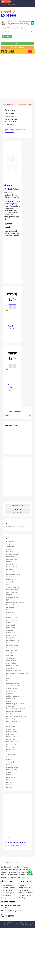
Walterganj (10, 762)
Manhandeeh (10, 549)
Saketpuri (9, 752)
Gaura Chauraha (11, 592)
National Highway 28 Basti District (17, 673)
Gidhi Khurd (10, 569)
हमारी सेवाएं (5, 1)
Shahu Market (11, 663)
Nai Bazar (9, 643)
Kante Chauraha (11, 769)
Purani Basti (10, 724)
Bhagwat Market (12, 731)
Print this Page (18, 509)
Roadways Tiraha (12, 665)
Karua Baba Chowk (12, 648)
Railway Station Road (13, 696)
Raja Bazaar (10, 610)
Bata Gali (9, 676)
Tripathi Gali (10, 653)
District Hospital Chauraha (15, 703)
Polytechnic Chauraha (13, 670)
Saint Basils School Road (14, 686)
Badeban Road (11, 660)
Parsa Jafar (10, 681)
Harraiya (9, 787)
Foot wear (20, 526)
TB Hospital (10, 546)
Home (7, 119)
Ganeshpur (10, 782)
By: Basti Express (15, 925)
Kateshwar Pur (11, 744)
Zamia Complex (11, 577)
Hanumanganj (10, 777)
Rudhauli (9, 785)
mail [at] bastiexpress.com (13, 911)
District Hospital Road (13, 721)
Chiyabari (9, 655)
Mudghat (9, 544)
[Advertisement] (17, 76)
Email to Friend (18, 506)
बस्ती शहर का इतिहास (13, 845)
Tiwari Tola (10, 615)
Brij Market (10, 541)
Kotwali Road (10, 736)
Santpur (9, 594)
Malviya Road (10, 632)
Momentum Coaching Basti (12, 388)
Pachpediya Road (12, 589)
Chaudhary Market (12, 587)
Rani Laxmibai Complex (14, 567)
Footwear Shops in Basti (11, 120)
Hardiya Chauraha (12, 620)
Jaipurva (9, 693)
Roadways (9, 561)
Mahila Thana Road (12, 597)
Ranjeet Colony (11, 698)
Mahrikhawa (10, 734)
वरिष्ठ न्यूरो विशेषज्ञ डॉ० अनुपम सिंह (16, 842)
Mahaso (9, 759)
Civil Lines (9, 630)
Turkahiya (9, 714)
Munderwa (9, 772)
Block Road (10, 706)
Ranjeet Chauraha (12, 617)
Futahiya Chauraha (12, 638)
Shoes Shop (9, 526)
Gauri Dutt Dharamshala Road (16, 716)
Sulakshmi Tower (12, 572)
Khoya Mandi (10, 625)
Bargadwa (9, 551)
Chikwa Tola (10, 612)
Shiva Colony (10, 556)
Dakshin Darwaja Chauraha (15, 602)
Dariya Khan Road (12, 741)
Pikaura (8, 678)
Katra (8, 584)
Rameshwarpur (11, 579)
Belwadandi (10, 605)
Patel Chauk (10, 564)
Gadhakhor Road (12, 559)
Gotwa (8, 774)
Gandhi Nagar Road (12, 640)
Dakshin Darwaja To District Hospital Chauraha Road (15, 710)
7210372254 (9, 916)
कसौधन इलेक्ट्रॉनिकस (10, 204)
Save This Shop (18, 513)
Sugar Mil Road (11, 754)
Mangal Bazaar (11, 729)
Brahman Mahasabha (13, 554)
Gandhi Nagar (10, 658)
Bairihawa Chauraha (13, 683)
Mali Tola (9, 701)
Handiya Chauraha (12, 645)
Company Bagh (11, 726)
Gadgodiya (10, 607)
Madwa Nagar (11, 747)
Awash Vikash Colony (13, 574)
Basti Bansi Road (11, 691)
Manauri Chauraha (12, 767)
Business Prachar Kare (18, 47)
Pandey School (11, 635)
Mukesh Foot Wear (11, 327)
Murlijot (9, 622)
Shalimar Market (11, 688)
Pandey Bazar (10, 749)
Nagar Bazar (10, 764)
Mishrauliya (10, 668)
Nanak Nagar (10, 627)
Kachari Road (10, 739)
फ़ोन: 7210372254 (9, 5)
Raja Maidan (10, 582)
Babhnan (9, 780)
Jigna (8, 600)
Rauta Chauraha (11, 650)
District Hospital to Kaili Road (16, 719)
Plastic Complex (11, 757)
